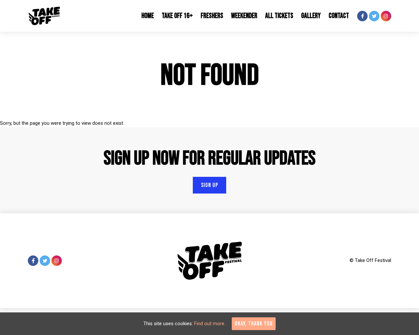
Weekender (244, 15)
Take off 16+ (177, 15)
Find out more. (209, 323)
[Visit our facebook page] (362, 16)
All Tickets (279, 15)
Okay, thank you (254, 323)
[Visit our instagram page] (386, 16)
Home (147, 15)
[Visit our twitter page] (374, 16)
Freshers (212, 15)
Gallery (311, 15)
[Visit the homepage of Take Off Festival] (44, 16)
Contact (339, 15)
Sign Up (209, 185)
